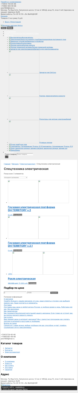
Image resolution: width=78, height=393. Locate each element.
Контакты (8, 350)
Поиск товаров (11, 154)
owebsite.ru (19, 387)
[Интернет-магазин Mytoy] (12, 25)
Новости (8, 363)
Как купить (9, 365)
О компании (10, 361)
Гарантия (8, 370)
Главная (7, 164)
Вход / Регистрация (13, 22)
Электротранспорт (27, 164)
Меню (10, 28)
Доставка (9, 367)
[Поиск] (6, 156)
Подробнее (17, 215)
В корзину (32, 283)
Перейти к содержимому (11, 2)
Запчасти (8, 348)
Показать (54, 292)
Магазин (15, 164)
